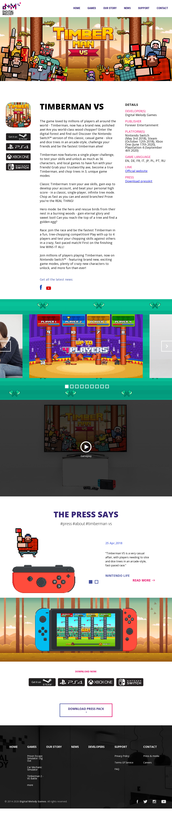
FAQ (117, 769)
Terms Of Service (124, 762)
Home (76, 8)
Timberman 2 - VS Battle (35, 777)
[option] (86, 346)
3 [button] (76, 386)
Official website (136, 171)
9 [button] (107, 386)
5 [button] (87, 386)
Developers (96, 747)
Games (92, 8)
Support (143, 8)
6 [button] (92, 386)
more (30, 785)
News (127, 8)
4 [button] (81, 386)
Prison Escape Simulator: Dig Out (34, 758)
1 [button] (66, 386)
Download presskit (138, 181)
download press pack (86, 709)
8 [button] (102, 386)
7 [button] (97, 386)
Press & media (151, 756)
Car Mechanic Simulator (34, 768)
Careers (147, 762)
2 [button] (71, 386)
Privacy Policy (122, 756)
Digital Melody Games (33, 801)
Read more (142, 580)
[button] (5, 346)
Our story (110, 8)
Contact (162, 8)
